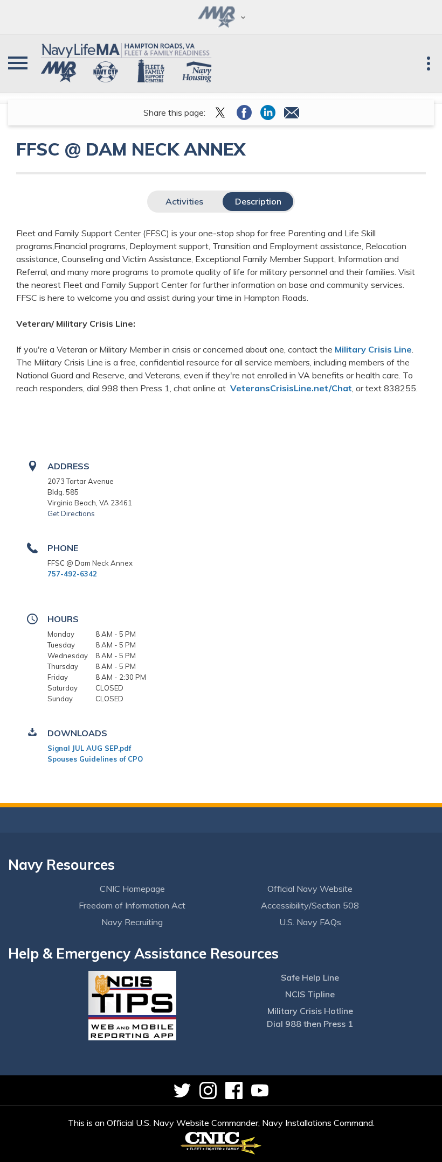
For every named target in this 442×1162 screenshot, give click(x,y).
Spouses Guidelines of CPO (95, 759)
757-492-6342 (72, 573)
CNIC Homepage (132, 888)
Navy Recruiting (132, 922)
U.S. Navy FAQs (310, 922)
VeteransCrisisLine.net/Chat (291, 388)
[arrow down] (221, 17)
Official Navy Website (310, 888)
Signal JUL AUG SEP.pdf (89, 748)
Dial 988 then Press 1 (310, 1023)
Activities (184, 201)
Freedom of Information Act (132, 905)
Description (258, 201)
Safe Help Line (310, 977)
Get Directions (71, 513)
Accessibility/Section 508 (310, 905)
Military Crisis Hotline (310, 1010)
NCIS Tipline (310, 994)
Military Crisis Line (373, 349)
